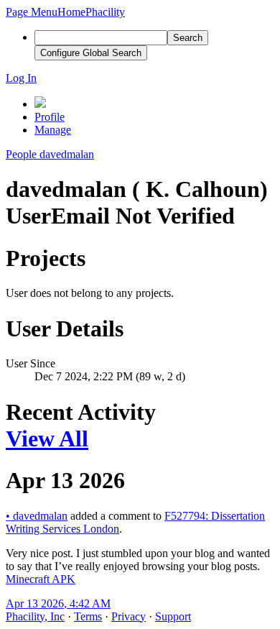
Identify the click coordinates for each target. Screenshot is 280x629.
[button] (31, 12)
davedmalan (36, 516)
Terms (88, 616)
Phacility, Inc (35, 616)
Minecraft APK (40, 579)
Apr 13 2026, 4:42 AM (58, 603)
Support (173, 616)
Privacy (128, 616)
